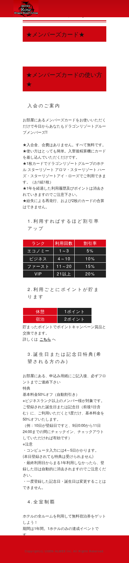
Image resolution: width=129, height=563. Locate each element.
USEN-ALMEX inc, (58, 551)
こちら (45, 339)
